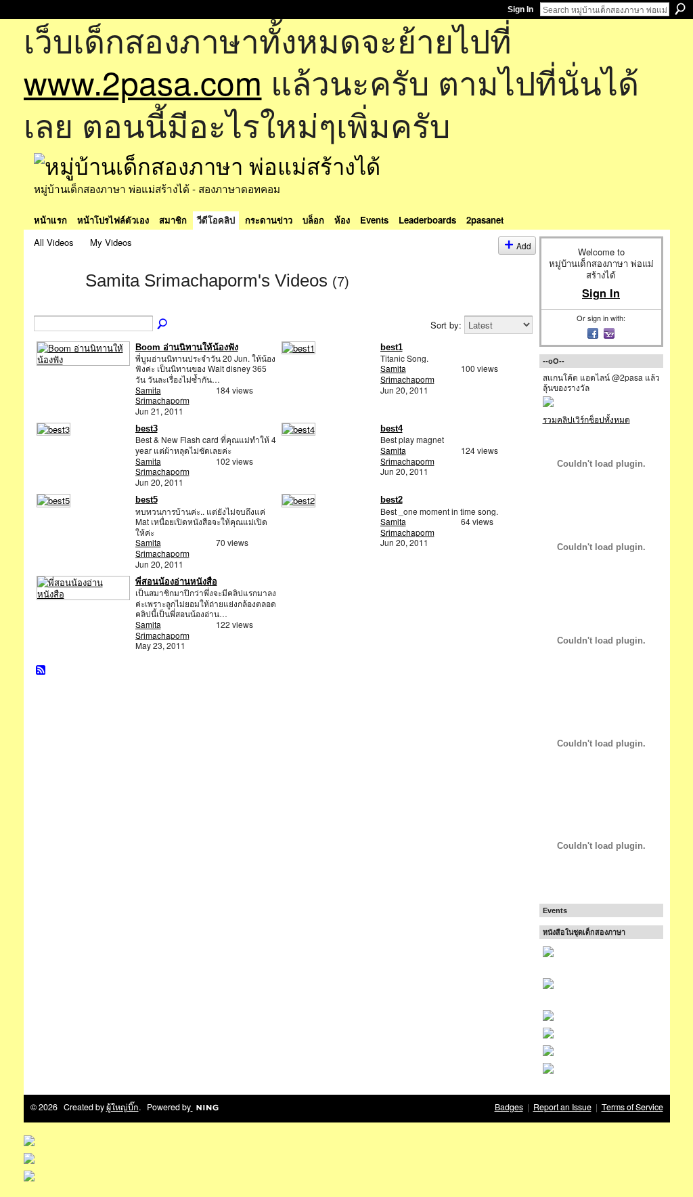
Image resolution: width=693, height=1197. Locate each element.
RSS (41, 671)
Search (680, 9)
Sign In (520, 9)
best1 (391, 347)
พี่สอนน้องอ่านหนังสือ (176, 581)
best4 (391, 428)
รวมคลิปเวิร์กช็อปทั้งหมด (586, 419)
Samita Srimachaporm (162, 395)
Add (523, 245)
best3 (146, 428)
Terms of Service (632, 1107)
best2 (391, 500)
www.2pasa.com (143, 81)
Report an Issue (562, 1107)
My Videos (111, 242)
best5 (146, 500)
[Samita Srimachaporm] (55, 304)
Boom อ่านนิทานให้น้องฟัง (186, 347)
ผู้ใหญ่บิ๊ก (122, 1107)
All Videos (54, 242)
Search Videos (163, 324)
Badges (509, 1107)
